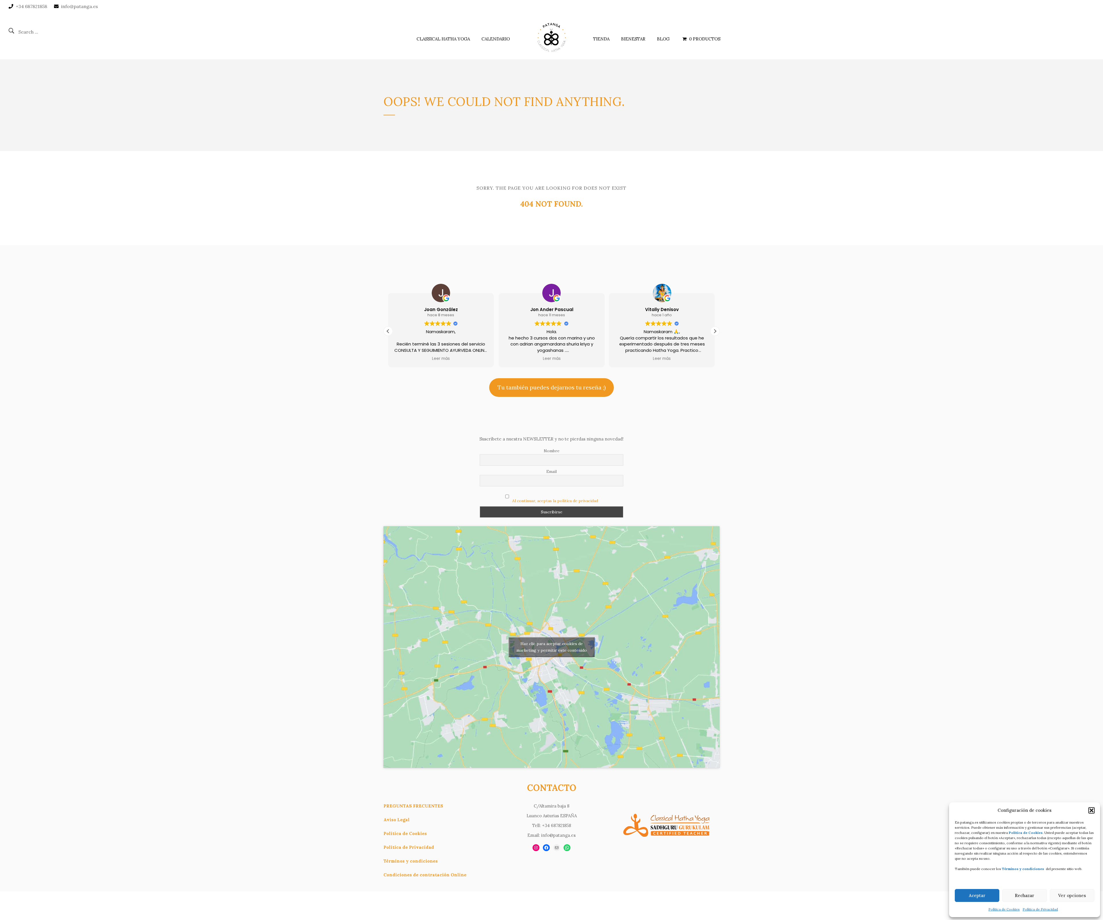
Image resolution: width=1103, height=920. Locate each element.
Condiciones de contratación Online (424, 875)
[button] (1091, 810)
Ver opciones (1072, 895)
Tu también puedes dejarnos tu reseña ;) (551, 387)
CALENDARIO (495, 39)
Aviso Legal (396, 819)
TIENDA (601, 39)
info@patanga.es (79, 6)
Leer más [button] (441, 358)
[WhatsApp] (567, 847)
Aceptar (977, 895)
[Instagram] (536, 847)
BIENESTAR (633, 39)
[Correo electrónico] (556, 847)
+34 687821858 (31, 6)
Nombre (552, 450)
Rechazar (1024, 895)
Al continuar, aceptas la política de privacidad (555, 500)
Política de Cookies (1004, 909)
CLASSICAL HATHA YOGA (443, 39)
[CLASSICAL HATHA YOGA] (551, 36)
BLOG (663, 39)
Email (551, 471)
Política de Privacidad (1040, 909)
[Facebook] (546, 847)
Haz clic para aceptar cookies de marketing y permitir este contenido (551, 647)
